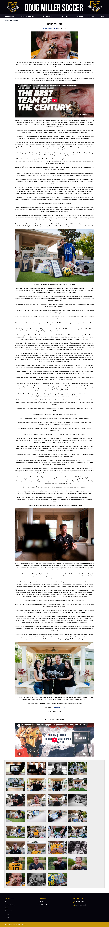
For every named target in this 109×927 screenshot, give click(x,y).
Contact (91, 16)
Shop (102, 16)
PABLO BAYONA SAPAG (50, 28)
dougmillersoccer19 (80, 905)
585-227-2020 (80, 902)
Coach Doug (9, 16)
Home (6, 20)
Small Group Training (44, 905)
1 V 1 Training (47, 16)
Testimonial (8, 911)
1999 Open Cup (65, 16)
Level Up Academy (27, 16)
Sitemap (7, 914)
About (6, 908)
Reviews (80, 16)
